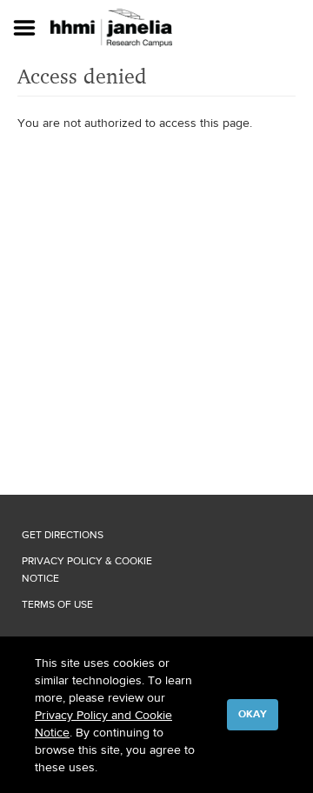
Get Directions (62, 535)
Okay (252, 714)
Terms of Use (57, 604)
